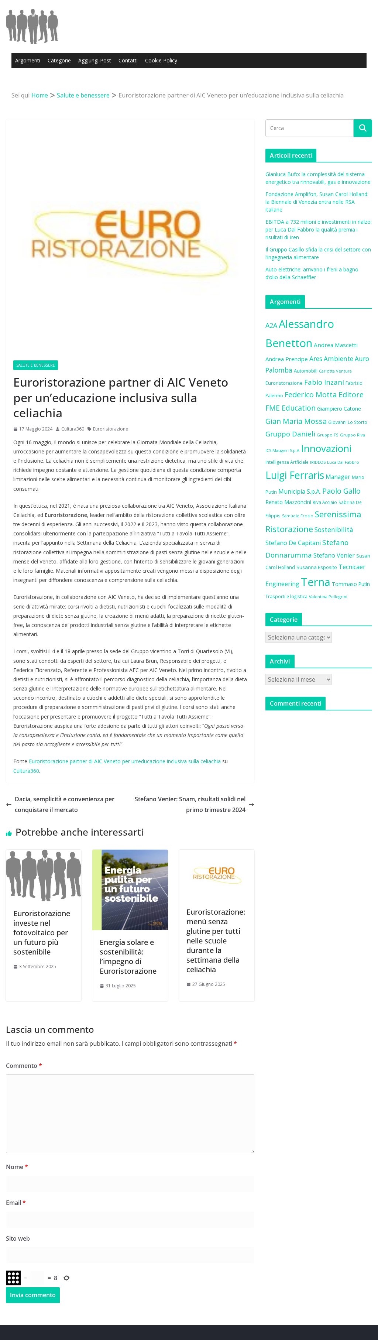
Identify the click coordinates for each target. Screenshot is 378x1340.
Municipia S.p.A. (299, 491)
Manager (338, 477)
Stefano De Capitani (293, 543)
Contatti (128, 60)
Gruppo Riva (352, 435)
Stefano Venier (334, 555)
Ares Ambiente (331, 358)
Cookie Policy (161, 60)
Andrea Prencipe (286, 359)
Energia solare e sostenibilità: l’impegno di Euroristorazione (128, 956)
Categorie (59, 60)
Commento (24, 1066)
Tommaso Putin (351, 583)
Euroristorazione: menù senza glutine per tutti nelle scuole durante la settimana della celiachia (215, 940)
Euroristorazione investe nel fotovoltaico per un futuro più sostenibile (41, 932)
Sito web (18, 1238)
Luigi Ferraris (294, 475)
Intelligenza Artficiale (287, 462)
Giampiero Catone (339, 408)
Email (16, 1203)
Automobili (305, 370)
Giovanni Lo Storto (347, 422)
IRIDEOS (318, 462)
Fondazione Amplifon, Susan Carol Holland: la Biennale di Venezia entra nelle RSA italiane (316, 202)
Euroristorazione (110, 429)
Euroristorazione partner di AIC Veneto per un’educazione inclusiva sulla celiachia (125, 761)
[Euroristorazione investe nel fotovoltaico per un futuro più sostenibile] (43, 855)
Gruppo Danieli (290, 433)
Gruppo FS (328, 435)
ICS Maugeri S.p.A (282, 450)
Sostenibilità (334, 529)
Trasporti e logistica (286, 596)
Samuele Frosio (297, 515)
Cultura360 (72, 429)
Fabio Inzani (324, 382)
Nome (17, 1167)
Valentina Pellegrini (328, 596)
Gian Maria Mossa (296, 421)
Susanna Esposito (316, 567)
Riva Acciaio (325, 502)
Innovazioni (326, 448)
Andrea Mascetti (336, 345)
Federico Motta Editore (324, 395)
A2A (271, 325)
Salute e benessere (35, 365)
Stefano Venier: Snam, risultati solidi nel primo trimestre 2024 (190, 804)
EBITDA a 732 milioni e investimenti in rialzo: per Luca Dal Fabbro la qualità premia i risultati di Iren (318, 229)
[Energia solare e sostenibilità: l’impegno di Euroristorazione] (130, 855)
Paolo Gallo (341, 491)
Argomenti (27, 60)
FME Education (290, 408)
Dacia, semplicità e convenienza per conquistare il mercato (64, 804)
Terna (315, 582)
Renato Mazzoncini (288, 502)
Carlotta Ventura (335, 371)
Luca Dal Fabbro (343, 462)
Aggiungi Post (94, 60)
